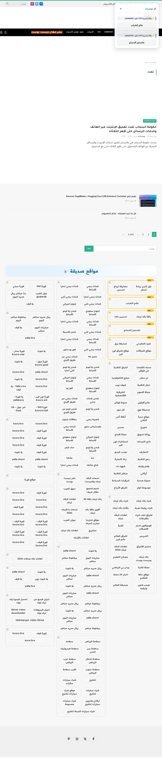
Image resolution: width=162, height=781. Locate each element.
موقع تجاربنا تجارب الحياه (92, 522)
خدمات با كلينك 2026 (69, 511)
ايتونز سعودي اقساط (93, 313)
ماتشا (69, 457)
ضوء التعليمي (143, 343)
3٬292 (131, 234)
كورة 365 (41, 286)
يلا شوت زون (41, 579)
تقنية (120, 525)
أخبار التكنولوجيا (149, 121)
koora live (18, 372)
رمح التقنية (144, 459)
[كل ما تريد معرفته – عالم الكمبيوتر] (147, 218)
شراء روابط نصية (144, 508)
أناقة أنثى (120, 416)
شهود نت (120, 466)
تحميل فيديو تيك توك (18, 601)
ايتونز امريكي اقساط (69, 379)
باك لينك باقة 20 (93, 499)
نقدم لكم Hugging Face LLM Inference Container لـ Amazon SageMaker (101, 197)
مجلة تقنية (144, 567)
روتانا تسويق (143, 434)
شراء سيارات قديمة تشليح (81, 711)
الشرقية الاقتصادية (120, 394)
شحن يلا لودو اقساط (69, 313)
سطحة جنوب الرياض (93, 671)
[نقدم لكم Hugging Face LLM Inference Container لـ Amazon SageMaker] (147, 201)
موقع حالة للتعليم (143, 576)
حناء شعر (69, 447)
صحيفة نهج (143, 409)
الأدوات (90, 32)
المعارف (143, 452)
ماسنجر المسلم (132, 330)
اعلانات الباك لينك (120, 517)
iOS (99, 32)
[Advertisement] (81, 49)
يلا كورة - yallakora (18, 398)
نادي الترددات (144, 441)
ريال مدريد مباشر (93, 568)
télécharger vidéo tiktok (30, 620)
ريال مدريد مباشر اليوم (41, 319)
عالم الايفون (144, 402)
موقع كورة (30, 479)
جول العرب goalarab (41, 295)
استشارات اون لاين (120, 443)
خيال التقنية (143, 385)
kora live (18, 423)
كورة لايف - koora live (41, 523)
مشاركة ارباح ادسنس (121, 288)
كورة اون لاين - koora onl (41, 398)
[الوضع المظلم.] (6, 32)
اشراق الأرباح (120, 487)
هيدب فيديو (121, 452)
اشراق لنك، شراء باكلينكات (143, 517)
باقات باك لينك (120, 508)
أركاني (143, 473)
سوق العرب (69, 488)
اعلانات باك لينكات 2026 (30, 558)
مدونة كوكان (120, 402)
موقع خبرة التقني (143, 418)
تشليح (92, 679)
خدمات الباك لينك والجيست (92, 480)
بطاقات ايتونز (69, 419)
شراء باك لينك (143, 500)
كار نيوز (121, 409)
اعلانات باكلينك (81, 537)
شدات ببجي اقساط (93, 288)
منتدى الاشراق (143, 546)
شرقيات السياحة (120, 480)
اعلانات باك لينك (69, 530)
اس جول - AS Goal (18, 409)
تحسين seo (120, 316)
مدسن (120, 427)
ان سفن (144, 377)
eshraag (141, 137)
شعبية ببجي (92, 419)
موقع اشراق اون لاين (120, 352)
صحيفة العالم (120, 585)
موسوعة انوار (144, 487)
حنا (92, 457)
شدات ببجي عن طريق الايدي (70, 358)
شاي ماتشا (92, 465)
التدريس (143, 536)
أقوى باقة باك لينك (92, 511)
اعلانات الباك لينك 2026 (120, 548)
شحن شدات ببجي (92, 400)
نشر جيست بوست (69, 480)
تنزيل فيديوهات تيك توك (41, 611)
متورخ (143, 427)
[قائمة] (1, 32)
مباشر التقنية (121, 473)
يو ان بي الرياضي (120, 567)
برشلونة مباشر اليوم (18, 319)
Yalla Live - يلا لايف (18, 388)
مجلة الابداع (121, 434)
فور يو (69, 388)
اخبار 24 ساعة (120, 574)
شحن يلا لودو (92, 408)
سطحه (69, 641)
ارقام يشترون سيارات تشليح (92, 702)
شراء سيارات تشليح (92, 692)
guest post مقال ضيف (92, 490)
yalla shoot (69, 550)
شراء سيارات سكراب (69, 681)
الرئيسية (153, 63)
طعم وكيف (144, 466)
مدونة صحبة (143, 480)
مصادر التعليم (120, 556)
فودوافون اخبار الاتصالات (144, 527)
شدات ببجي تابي (69, 296)
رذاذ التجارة (121, 459)
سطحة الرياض (92, 641)
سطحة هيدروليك (69, 648)
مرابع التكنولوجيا (120, 377)
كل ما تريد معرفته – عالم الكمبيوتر (119, 214)
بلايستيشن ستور (92, 426)
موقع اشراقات (143, 350)
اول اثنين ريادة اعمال (143, 288)
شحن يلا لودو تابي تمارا (69, 369)
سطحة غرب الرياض (69, 661)
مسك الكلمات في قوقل (143, 369)
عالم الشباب (132, 303)
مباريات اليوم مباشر (93, 559)
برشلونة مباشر (69, 557)
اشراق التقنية (121, 367)
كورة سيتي (18, 286)
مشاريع (93, 530)
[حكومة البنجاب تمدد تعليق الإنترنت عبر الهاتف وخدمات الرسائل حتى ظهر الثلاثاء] (120, 102)
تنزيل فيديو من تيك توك (41, 601)
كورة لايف (41, 430)
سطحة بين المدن (92, 650)
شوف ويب (120, 385)
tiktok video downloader (18, 611)
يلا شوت (92, 550)
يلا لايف (30, 303)
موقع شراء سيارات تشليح (69, 692)
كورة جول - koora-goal (41, 363)
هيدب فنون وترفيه (144, 587)
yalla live (30, 337)
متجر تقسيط (69, 331)
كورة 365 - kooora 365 (41, 409)
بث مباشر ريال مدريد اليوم (18, 295)
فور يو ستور (69, 349)
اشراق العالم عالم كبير (120, 538)
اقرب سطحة (69, 669)
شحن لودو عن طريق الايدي (69, 410)
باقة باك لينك (143, 316)
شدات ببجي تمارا (69, 286)
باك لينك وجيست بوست (143, 558)
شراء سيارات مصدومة (69, 702)
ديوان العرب (69, 520)
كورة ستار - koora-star (18, 353)
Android (108, 32)
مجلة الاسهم (143, 392)
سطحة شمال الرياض (93, 661)
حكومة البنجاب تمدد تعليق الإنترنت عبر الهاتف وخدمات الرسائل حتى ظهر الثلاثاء (123, 129)
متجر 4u (92, 356)
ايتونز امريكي (69, 303)
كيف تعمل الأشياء (74, 32)
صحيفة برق (121, 343)
